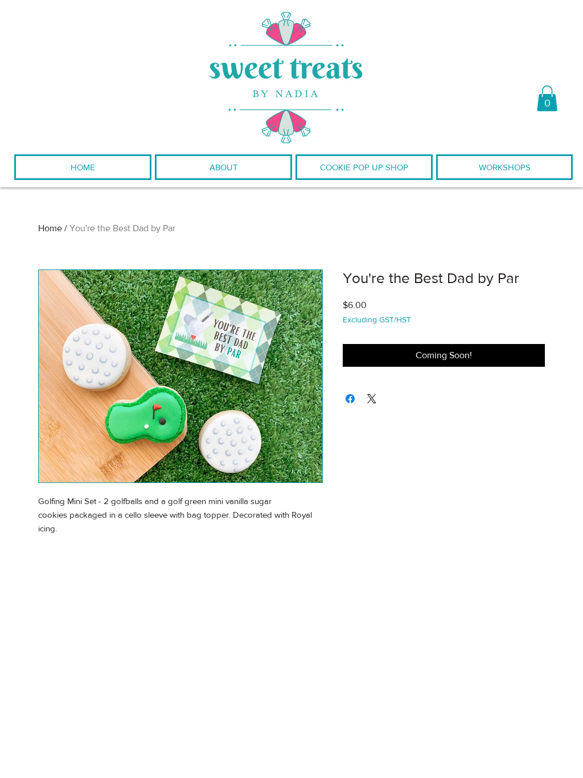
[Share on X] (372, 399)
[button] (547, 98)
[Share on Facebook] (350, 399)
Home (50, 228)
